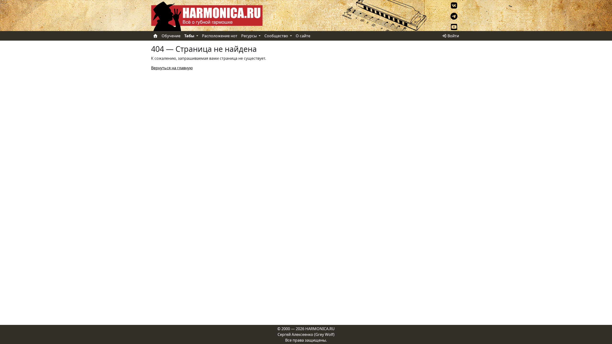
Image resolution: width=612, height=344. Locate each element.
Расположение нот (219, 35)
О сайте (303, 35)
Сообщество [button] (276, 35)
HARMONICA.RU (320, 328)
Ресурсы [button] (249, 35)
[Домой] (155, 36)
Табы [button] (189, 35)
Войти (453, 35)
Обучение (171, 35)
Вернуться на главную (172, 67)
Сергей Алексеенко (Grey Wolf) (306, 334)
